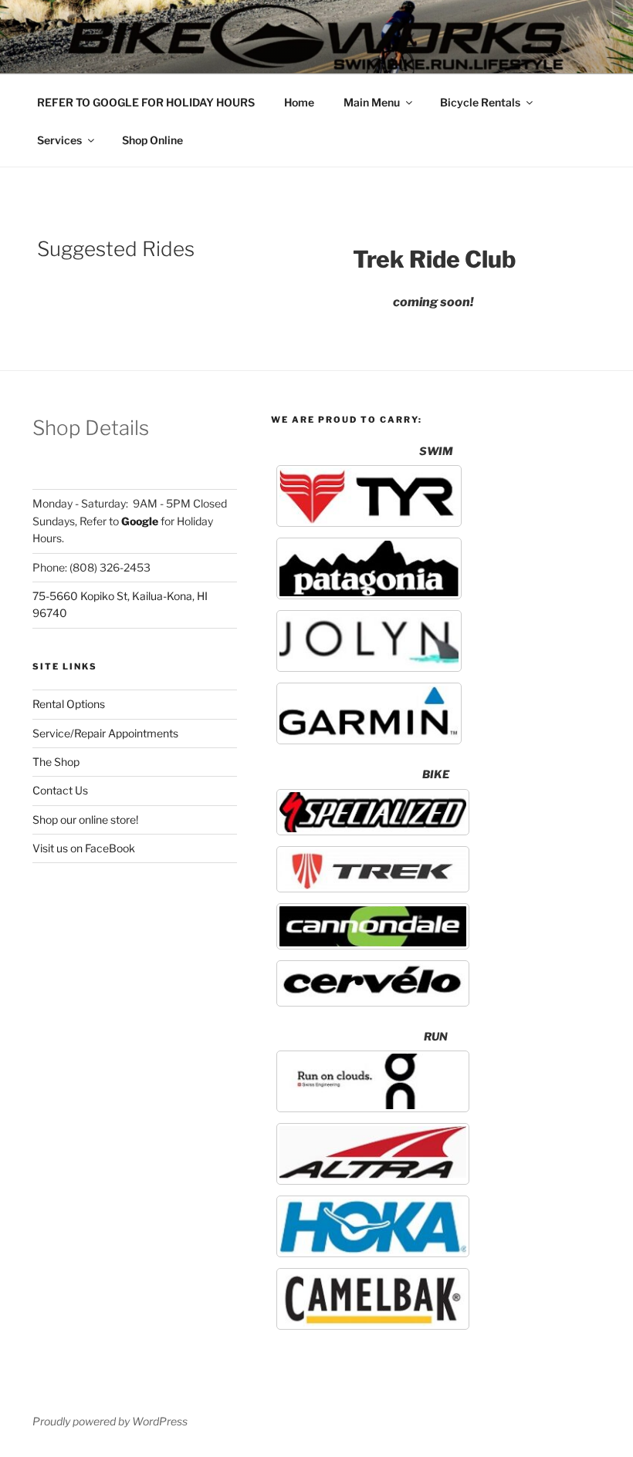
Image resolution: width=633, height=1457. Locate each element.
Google (139, 521)
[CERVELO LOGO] (372, 983)
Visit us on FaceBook (83, 848)
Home (299, 102)
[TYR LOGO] (369, 496)
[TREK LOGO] (372, 869)
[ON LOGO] (372, 1081)
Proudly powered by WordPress (110, 1421)
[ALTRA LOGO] (372, 1154)
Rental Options (68, 703)
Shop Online (152, 140)
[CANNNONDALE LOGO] (372, 926)
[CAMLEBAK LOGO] (372, 1299)
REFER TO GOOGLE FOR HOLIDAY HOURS (146, 102)
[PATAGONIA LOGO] (369, 568)
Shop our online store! (85, 819)
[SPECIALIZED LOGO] (372, 812)
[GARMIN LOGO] (369, 713)
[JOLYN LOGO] (369, 641)
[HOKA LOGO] (372, 1226)
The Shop (56, 761)
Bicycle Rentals (480, 102)
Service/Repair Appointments (105, 733)
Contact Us (60, 790)
